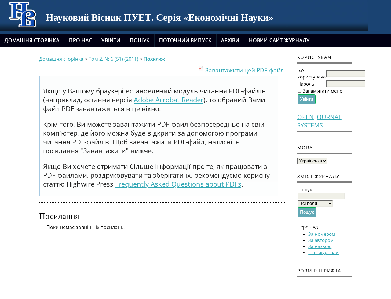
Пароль (306, 84)
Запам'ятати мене (322, 91)
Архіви (230, 40)
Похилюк (154, 59)
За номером (321, 234)
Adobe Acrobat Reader (168, 99)
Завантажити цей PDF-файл (244, 70)
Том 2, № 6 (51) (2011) (113, 59)
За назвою (319, 246)
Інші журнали (323, 252)
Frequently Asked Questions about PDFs (178, 184)
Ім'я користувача (312, 73)
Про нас (80, 40)
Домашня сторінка (32, 40)
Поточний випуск (185, 40)
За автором (321, 240)
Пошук (140, 40)
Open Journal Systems (319, 121)
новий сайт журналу (279, 40)
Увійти (110, 40)
